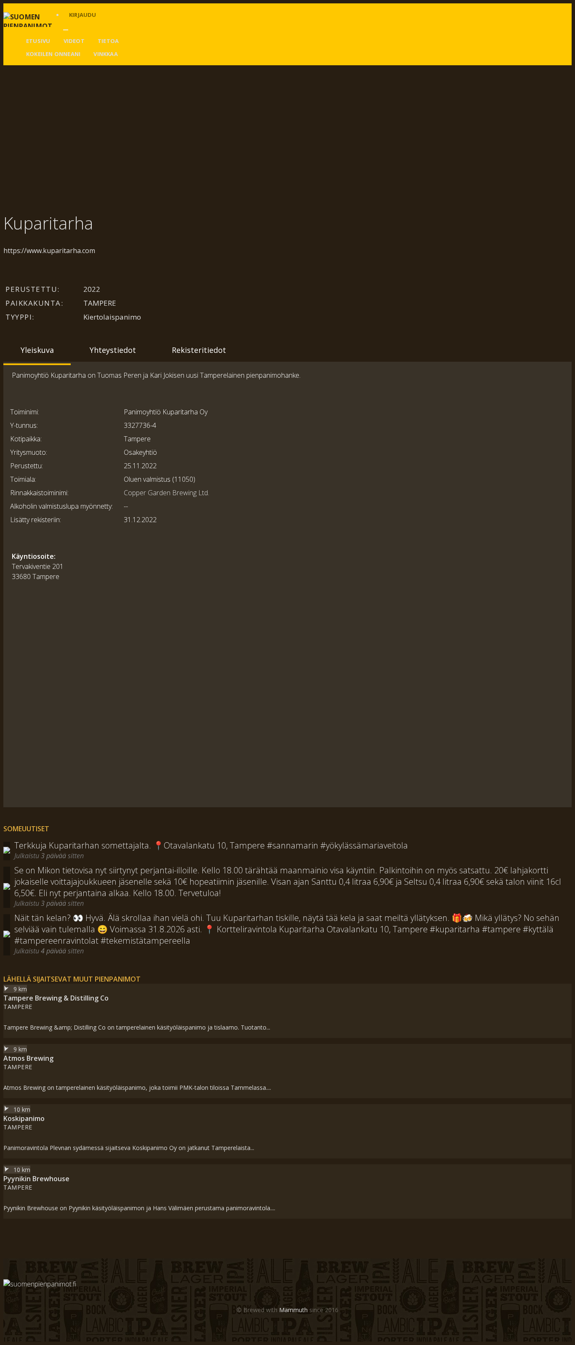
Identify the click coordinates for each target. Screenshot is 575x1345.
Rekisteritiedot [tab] (199, 350)
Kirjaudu (82, 15)
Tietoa (108, 41)
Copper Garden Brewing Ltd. (166, 492)
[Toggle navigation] (65, 29)
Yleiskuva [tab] (37, 350)
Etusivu (38, 41)
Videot (74, 41)
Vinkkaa (105, 54)
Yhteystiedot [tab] (113, 350)
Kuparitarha (48, 223)
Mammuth (293, 1310)
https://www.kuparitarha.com (49, 250)
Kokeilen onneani (53, 54)
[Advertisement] (255, 128)
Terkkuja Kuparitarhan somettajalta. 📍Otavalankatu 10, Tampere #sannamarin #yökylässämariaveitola (211, 845)
